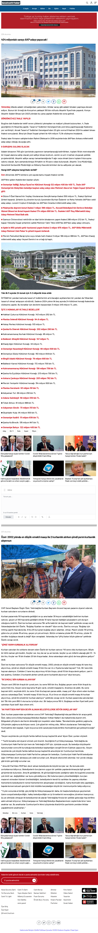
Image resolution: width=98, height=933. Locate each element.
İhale (18, 431)
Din (49, 8)
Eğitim (56, 8)
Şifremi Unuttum (7, 913)
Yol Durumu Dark (7, 893)
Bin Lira (14, 813)
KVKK (55, 930)
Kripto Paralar (56, 900)
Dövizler (54, 893)
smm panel (22, 903)
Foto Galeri (67, 890)
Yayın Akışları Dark (25, 893)
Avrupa (34, 8)
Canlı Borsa (38, 890)
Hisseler (54, 896)
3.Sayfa (25, 8)
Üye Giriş (4, 906)
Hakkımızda (24, 930)
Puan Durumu (39, 896)
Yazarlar (66, 896)
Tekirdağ (40, 813)
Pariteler (54, 903)
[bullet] (35, 517)
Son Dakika (22, 900)
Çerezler (49, 930)
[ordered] (32, 517)
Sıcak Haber (68, 903)
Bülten (42, 8)
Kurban (23, 813)
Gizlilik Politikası (40, 930)
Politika (72, 8)
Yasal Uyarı (74, 930)
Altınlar (53, 890)
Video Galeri (68, 893)
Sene (31, 813)
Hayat (64, 8)
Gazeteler (67, 900)
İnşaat (26, 431)
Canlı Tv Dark (23, 890)
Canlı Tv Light (6, 896)
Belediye (5, 813)
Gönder (8, 517)
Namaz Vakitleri (40, 893)
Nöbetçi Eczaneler (25, 896)
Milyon (34, 431)
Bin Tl (12, 431)
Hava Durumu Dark (8, 890)
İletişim (31, 930)
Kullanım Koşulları (64, 930)
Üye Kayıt (4, 910)
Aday (4, 431)
